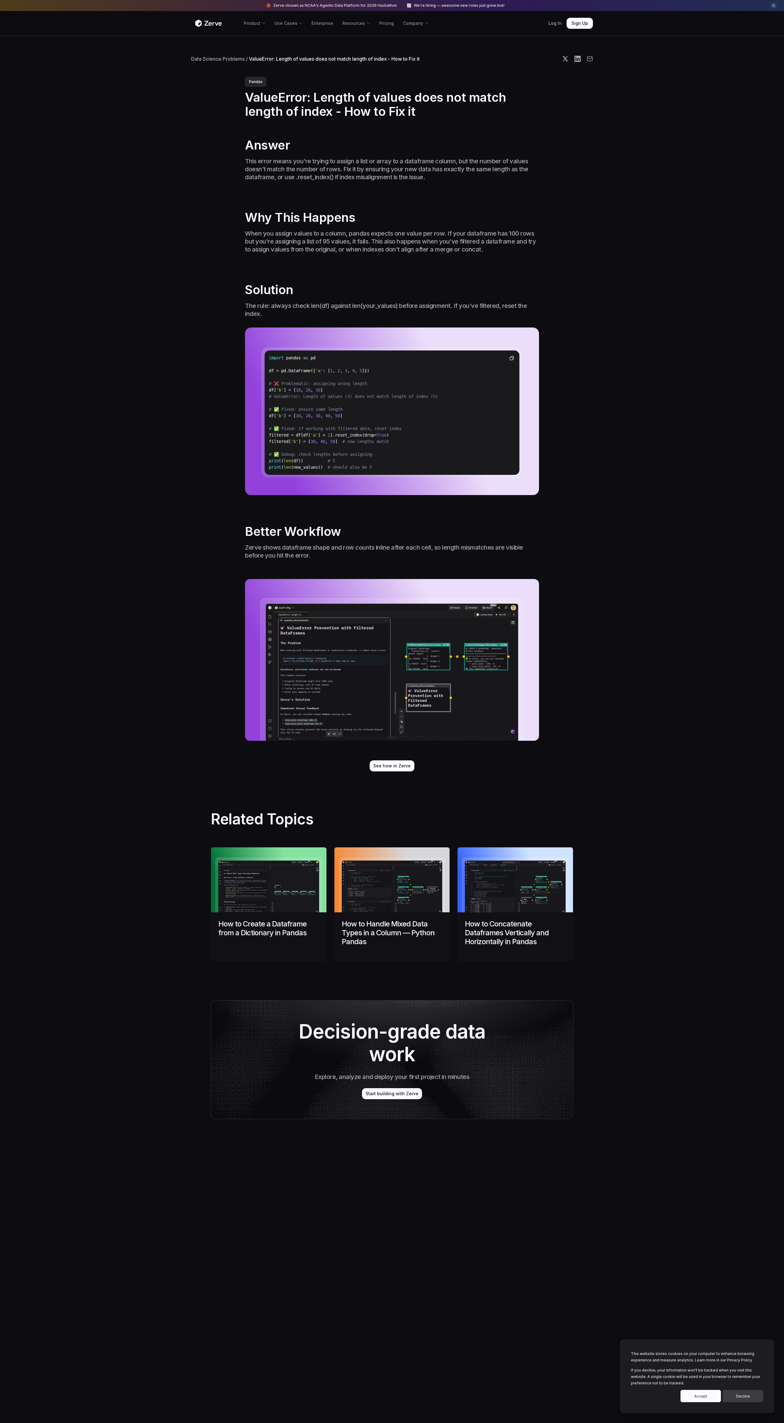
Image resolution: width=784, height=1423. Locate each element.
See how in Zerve (392, 765)
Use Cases (285, 23)
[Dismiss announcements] (774, 5)
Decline (743, 1396)
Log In (555, 23)
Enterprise (322, 23)
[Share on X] (565, 59)
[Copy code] (512, 358)
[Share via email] (590, 59)
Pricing (386, 23)
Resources (353, 23)
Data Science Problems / (219, 59)
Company (413, 23)
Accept (700, 1396)
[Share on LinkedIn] (578, 59)
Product (252, 23)
